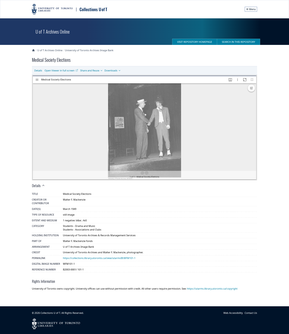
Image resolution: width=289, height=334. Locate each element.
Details (38, 70)
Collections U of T (50, 313)
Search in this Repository (238, 42)
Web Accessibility (233, 313)
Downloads (110, 70)
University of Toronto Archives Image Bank (89, 50)
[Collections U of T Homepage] (33, 50)
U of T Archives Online (49, 50)
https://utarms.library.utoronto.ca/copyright (212, 288)
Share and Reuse (89, 70)
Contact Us (251, 313)
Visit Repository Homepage (194, 42)
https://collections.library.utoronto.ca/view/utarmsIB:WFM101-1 (99, 258)
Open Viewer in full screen (60, 70)
